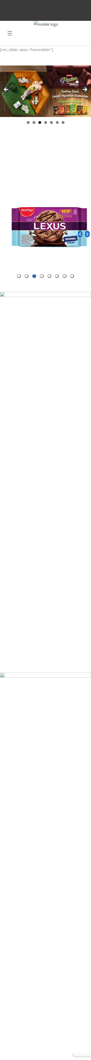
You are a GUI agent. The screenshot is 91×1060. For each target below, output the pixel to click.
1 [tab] (28, 122)
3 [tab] (39, 122)
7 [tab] (63, 122)
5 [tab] (51, 122)
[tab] (72, 276)
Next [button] (84, 90)
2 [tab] (34, 122)
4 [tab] (45, 122)
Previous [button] (6, 90)
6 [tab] (57, 122)
